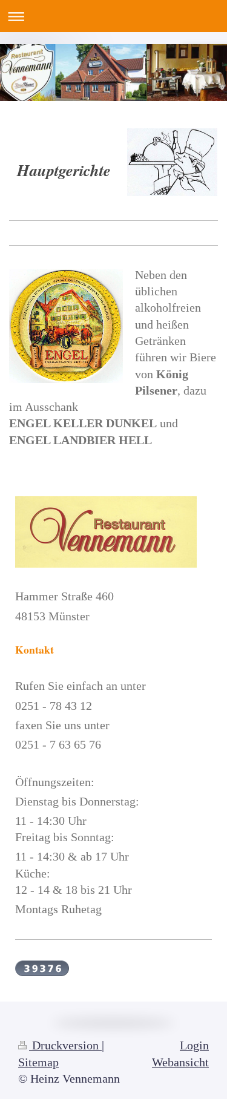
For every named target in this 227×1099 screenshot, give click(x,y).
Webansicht (180, 1062)
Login (194, 1045)
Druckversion (65, 1045)
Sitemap (38, 1062)
